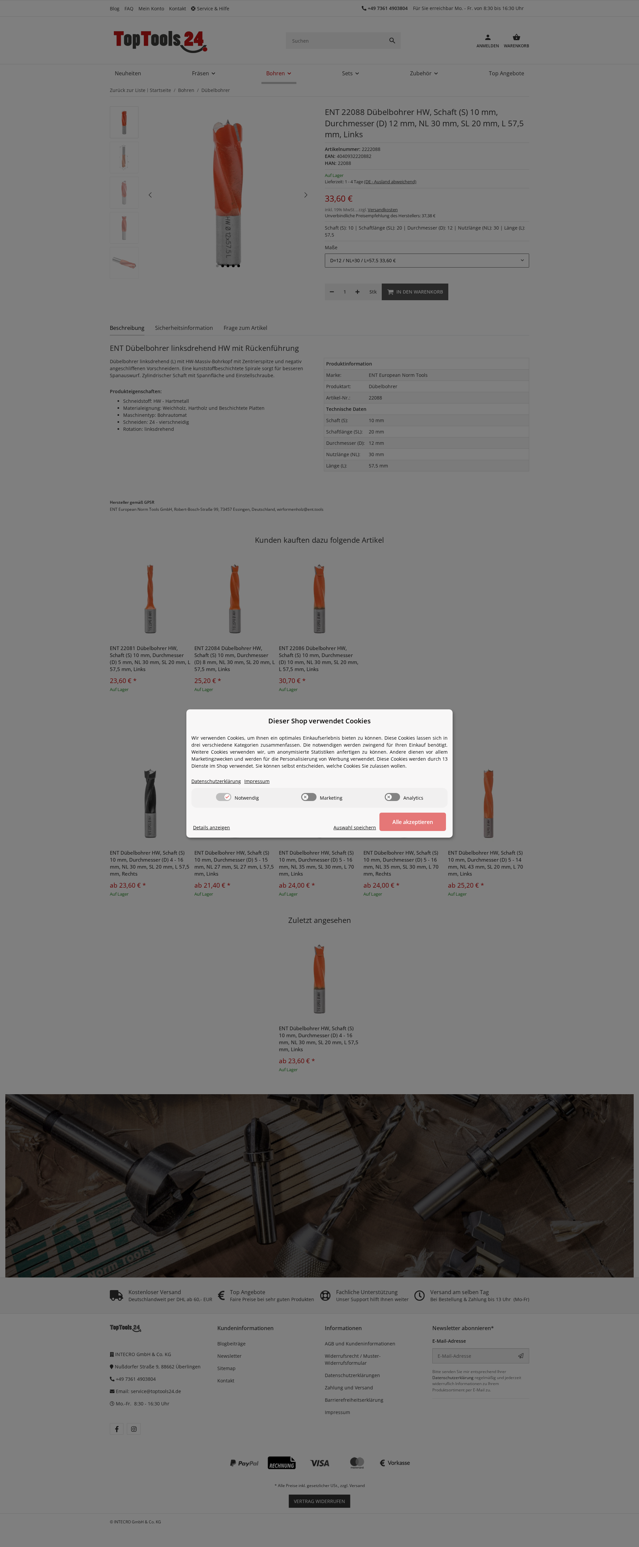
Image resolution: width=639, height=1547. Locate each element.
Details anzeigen (211, 827)
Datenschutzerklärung (216, 781)
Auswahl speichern (354, 827)
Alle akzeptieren (412, 822)
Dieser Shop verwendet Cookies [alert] (319, 720)
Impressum (257, 781)
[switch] (223, 797)
